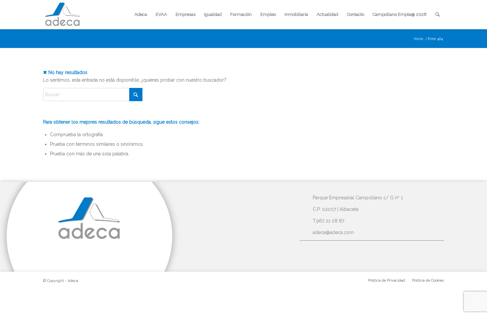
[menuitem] (140, 14)
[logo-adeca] (62, 14)
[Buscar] (437, 14)
